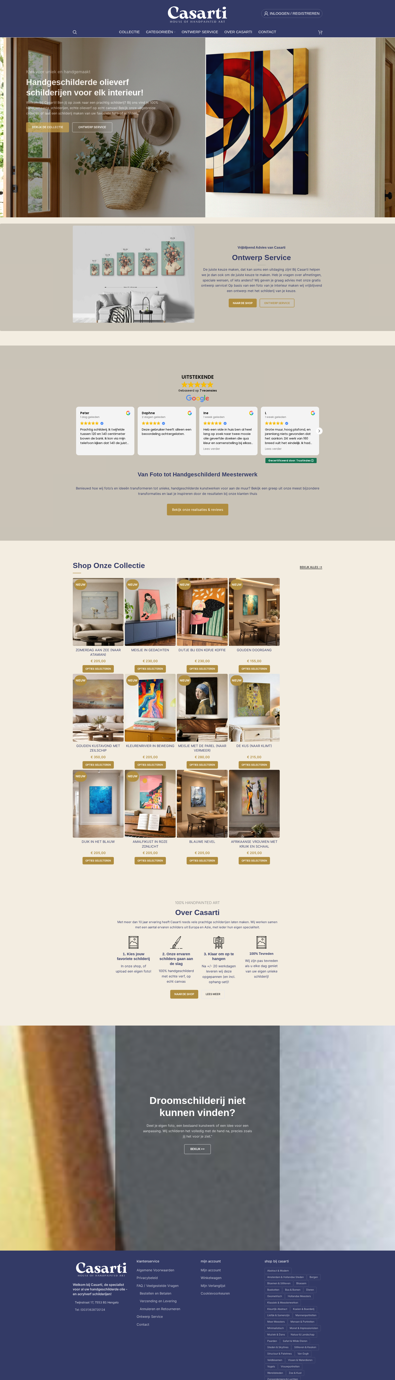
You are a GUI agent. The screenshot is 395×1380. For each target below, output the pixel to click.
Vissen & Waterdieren (300, 1360)
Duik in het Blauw (98, 842)
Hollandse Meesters (299, 1296)
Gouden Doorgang (254, 650)
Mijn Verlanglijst (213, 1286)
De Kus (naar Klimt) (254, 746)
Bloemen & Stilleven (278, 1283)
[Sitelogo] (197, 13)
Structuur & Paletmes (279, 1353)
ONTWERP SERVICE (86, 127)
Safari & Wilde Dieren (295, 1340)
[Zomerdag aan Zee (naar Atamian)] (98, 612)
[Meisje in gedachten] (150, 612)
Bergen (314, 1277)
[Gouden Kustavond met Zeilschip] (98, 708)
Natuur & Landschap (302, 1334)
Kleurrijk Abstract (277, 1309)
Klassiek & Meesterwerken (282, 1302)
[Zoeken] (75, 32)
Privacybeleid (147, 1278)
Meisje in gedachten (150, 650)
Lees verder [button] (150, 449)
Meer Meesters (276, 1321)
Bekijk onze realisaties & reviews (197, 509)
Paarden (272, 1340)
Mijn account (211, 1270)
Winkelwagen (211, 1278)
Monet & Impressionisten (304, 1328)
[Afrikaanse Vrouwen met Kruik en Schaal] (254, 804)
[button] (319, 431)
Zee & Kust (295, 1372)
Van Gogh (303, 1353)
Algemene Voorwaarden (155, 1270)
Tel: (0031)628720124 (90, 1309)
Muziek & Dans (276, 1334)
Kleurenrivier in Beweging (150, 746)
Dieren (310, 1289)
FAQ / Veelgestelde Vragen (158, 1286)
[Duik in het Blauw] (98, 804)
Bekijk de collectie (41, 127)
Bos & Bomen (292, 1289)
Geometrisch (274, 1296)
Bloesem (301, 1283)
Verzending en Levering (158, 1301)
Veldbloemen (274, 1360)
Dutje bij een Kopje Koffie (202, 650)
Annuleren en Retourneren (160, 1309)
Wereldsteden (275, 1372)
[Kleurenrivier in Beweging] (150, 708)
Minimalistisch (275, 1328)
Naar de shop (243, 303)
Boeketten (273, 1289)
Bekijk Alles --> (311, 567)
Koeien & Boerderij (303, 1309)
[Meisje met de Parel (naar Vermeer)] (202, 708)
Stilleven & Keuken (305, 1347)
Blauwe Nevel (202, 842)
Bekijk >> (197, 1149)
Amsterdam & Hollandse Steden (285, 1277)
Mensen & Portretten (302, 1321)
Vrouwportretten (290, 1366)
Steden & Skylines (277, 1347)
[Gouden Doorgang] (254, 612)
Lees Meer (213, 994)
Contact (143, 1324)
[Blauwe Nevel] (202, 804)
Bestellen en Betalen (155, 1293)
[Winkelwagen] (320, 32)
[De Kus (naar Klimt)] (254, 708)
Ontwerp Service (277, 303)
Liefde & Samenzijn (278, 1315)
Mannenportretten (305, 1315)
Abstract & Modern (278, 1270)
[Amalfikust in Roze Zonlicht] (150, 804)
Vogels (271, 1366)
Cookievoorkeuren (215, 1293)
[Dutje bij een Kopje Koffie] (202, 612)
